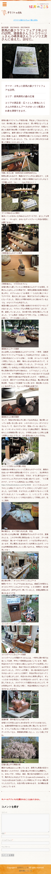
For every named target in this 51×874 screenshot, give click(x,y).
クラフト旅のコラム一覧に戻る (25, 20)
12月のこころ (22, 868)
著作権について (25, 871)
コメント (4, 812)
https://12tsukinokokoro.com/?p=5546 (16, 485)
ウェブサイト (5, 847)
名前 (3, 833)
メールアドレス (7, 840)
